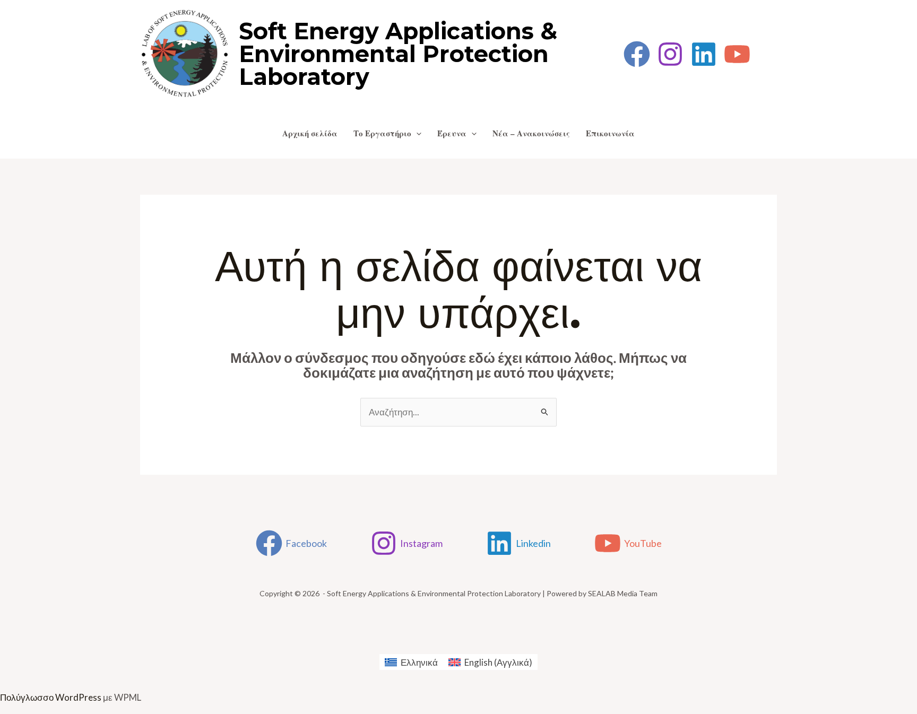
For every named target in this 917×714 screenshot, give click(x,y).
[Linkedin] (703, 54)
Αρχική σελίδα (310, 133)
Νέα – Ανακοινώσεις (531, 133)
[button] (416, 133)
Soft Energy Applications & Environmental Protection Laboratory (398, 54)
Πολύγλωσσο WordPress (50, 697)
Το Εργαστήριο (382, 133)
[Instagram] (670, 54)
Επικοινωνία (610, 133)
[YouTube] (737, 54)
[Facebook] (637, 54)
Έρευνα (451, 133)
